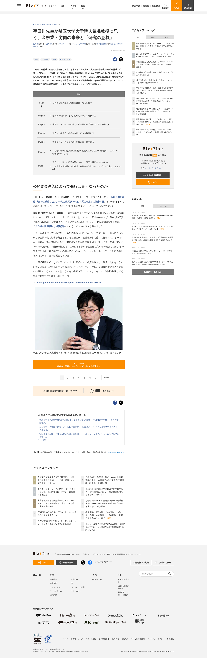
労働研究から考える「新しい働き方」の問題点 (73, 141)
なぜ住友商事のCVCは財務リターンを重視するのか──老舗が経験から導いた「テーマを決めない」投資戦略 (104, 503)
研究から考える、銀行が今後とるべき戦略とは (73, 133)
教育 (36, 59)
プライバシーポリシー (155, 638)
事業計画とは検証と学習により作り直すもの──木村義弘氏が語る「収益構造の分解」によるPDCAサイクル (104, 491)
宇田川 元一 (64, 43)
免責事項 (115, 638)
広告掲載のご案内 (141, 562)
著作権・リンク (77, 638)
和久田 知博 (101, 43)
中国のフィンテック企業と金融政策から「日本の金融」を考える (81, 124)
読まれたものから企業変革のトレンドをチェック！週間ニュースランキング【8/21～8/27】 (153, 227)
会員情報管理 (104, 638)
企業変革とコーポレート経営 (123, 593)
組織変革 (53, 583)
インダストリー (56, 587)
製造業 (146, 5)
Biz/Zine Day (97, 579)
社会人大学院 (65, 59)
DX (72, 583)
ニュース (52, 5)
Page (41, 115)
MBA (54, 59)
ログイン (154, 182)
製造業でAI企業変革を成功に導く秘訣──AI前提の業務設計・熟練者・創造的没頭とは (152, 216)
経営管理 (156, 5)
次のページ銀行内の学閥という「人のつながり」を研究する (79, 365)
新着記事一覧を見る (153, 271)
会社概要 (125, 638)
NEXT (106, 377)
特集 (83, 5)
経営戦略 (74, 579)
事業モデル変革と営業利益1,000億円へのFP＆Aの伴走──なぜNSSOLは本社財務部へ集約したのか (105, 526)
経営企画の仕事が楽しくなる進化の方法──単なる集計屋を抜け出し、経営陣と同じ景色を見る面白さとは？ (104, 515)
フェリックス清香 (79, 43)
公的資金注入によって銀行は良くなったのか (72, 102)
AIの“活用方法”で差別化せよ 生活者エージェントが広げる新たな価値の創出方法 (57, 522)
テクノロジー (76, 591)
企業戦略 (45, 59)
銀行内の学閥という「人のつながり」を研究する (74, 115)
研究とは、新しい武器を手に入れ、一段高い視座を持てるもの (80, 162)
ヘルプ (65, 638)
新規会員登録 (154, 175)
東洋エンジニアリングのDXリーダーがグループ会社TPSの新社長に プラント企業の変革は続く (57, 491)
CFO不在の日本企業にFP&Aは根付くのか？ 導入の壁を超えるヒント (58, 513)
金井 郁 (49, 43)
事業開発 (53, 579)
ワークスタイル (56, 591)
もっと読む (42, 439)
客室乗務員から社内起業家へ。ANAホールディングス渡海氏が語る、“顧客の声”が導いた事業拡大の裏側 (57, 503)
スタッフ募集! (91, 638)
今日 (139, 37)
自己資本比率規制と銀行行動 (50, 226)
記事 (63, 5)
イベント (73, 5)
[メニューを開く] (19, 5)
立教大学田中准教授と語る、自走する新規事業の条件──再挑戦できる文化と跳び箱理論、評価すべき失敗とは (104, 480)
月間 (166, 37)
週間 (152, 37)
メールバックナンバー (154, 168)
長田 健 (36, 43)
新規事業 (136, 5)
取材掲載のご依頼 (163, 562)
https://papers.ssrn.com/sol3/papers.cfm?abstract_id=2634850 (69, 282)
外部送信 (170, 638)
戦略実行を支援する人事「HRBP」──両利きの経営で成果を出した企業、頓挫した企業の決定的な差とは (56, 480)
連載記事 (53, 595)
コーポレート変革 (78, 587)
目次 (79, 94)
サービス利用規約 (138, 638)
